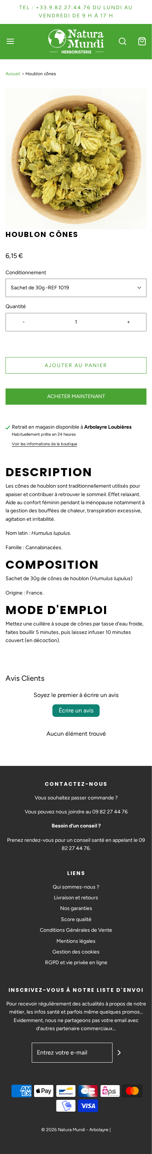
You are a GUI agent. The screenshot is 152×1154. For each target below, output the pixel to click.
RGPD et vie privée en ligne (76, 962)
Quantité (16, 306)
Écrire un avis (76, 710)
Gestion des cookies (76, 952)
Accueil (13, 73)
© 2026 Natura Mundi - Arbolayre (74, 1129)
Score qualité (76, 919)
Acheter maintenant (76, 396)
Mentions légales (76, 941)
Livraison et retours (76, 898)
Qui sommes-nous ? (76, 887)
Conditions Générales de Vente (76, 930)
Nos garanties (76, 908)
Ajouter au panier (76, 365)
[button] (76, 158)
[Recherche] (122, 41)
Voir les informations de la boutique (44, 443)
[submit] (119, 1052)
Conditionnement (26, 272)
